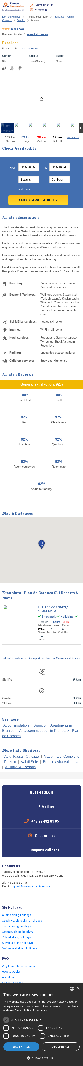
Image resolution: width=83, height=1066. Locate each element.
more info (73, 137)
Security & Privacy (13, 982)
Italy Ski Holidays (11, 16)
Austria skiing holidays (16, 915)
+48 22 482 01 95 (44, 5)
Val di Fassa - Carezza (21, 756)
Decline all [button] (60, 1046)
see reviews (30, 48)
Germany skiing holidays (17, 931)
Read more (40, 1010)
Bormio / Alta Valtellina (60, 762)
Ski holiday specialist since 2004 (13, 10)
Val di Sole (29, 762)
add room (24, 189)
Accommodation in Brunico (24, 725)
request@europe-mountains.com (31, 886)
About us (8, 977)
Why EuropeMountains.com (19, 966)
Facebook (6, 896)
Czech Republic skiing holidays (22, 920)
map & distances (37, 34)
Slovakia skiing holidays (17, 942)
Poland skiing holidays (16, 937)
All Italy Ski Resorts (20, 767)
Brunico (21, 20)
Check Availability (38, 200)
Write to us (41, 9)
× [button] (78, 988)
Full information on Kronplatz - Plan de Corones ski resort (41, 658)
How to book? (11, 971)
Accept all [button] (21, 1046)
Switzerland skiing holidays (19, 948)
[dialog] (41, 1024)
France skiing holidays (16, 926)
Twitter (15, 896)
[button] (41, 545)
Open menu (77, 7)
